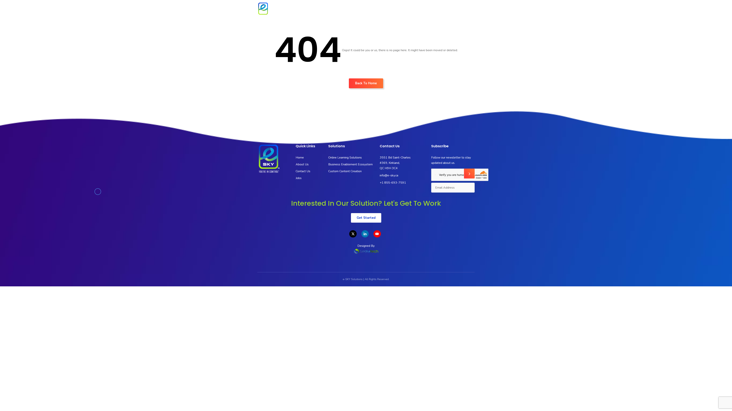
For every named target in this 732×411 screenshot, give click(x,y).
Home (337, 10)
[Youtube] (377, 233)
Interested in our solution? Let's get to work (366, 203)
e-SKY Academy (414, 10)
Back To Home (366, 83)
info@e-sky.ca (389, 175)
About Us (358, 10)
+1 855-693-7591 (393, 183)
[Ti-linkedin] (365, 233)
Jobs (467, 10)
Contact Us (444, 10)
